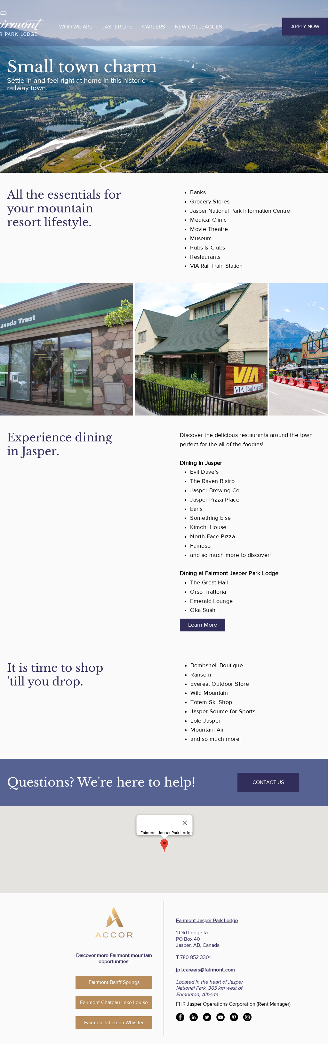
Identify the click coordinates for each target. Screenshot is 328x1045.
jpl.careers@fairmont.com (205, 969)
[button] (75, 26)
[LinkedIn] (193, 1017)
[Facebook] (180, 1017)
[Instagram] (247, 1017)
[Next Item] (316, 349)
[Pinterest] (234, 1017)
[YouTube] (220, 1017)
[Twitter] (207, 1017)
